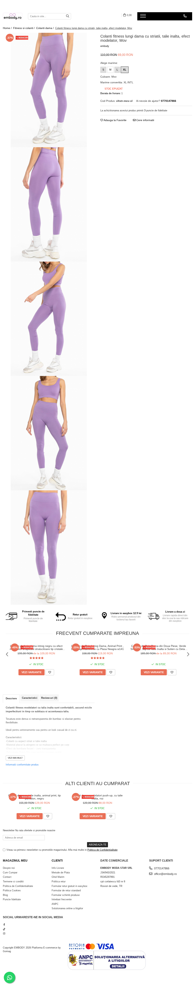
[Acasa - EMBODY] (12, 16)
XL (124, 69)
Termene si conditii (13, 881)
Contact (7, 876)
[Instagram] (4, 933)
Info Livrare (58, 868)
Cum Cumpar (10, 872)
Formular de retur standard (66, 890)
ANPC (55, 904)
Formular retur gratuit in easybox (69, 886)
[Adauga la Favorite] (49, 672)
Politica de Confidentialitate (102, 849)
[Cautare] (67, 16)
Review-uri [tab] (49, 697)
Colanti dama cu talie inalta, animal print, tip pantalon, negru (34, 797)
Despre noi (9, 868)
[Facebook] (4, 924)
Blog (5, 895)
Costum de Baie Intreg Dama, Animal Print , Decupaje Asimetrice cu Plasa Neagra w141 (97, 647)
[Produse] (143, 17)
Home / (7, 28)
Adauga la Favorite (114, 120)
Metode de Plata (61, 872)
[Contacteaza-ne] (185, 16)
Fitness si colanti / (24, 28)
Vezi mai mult (15, 758)
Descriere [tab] (11, 698)
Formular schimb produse (66, 895)
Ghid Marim (58, 876)
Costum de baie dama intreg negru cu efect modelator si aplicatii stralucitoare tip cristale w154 (36, 647)
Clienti (57, 860)
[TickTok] (4, 929)
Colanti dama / (45, 28)
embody (104, 46)
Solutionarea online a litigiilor (67, 908)
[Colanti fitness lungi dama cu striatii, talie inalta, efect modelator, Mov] (49, 90)
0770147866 (161, 868)
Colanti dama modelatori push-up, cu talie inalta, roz (97, 797)
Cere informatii (145, 120)
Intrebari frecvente (62, 899)
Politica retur (59, 881)
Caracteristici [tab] (29, 697)
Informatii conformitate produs (22, 764)
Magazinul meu (15, 860)
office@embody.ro (165, 873)
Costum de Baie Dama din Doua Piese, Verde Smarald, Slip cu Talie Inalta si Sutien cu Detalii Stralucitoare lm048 (158, 647)
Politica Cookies (12, 890)
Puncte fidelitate (12, 899)
